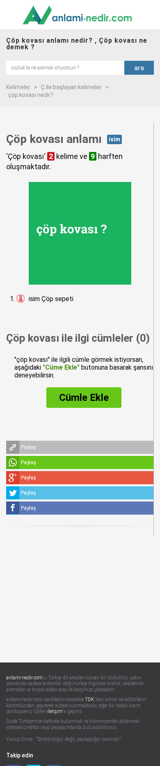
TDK (89, 699)
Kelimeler (18, 87)
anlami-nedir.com (24, 678)
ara (139, 68)
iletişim (55, 711)
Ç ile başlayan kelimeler (71, 87)
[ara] (65, 67)
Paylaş (28, 447)
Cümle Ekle (84, 397)
